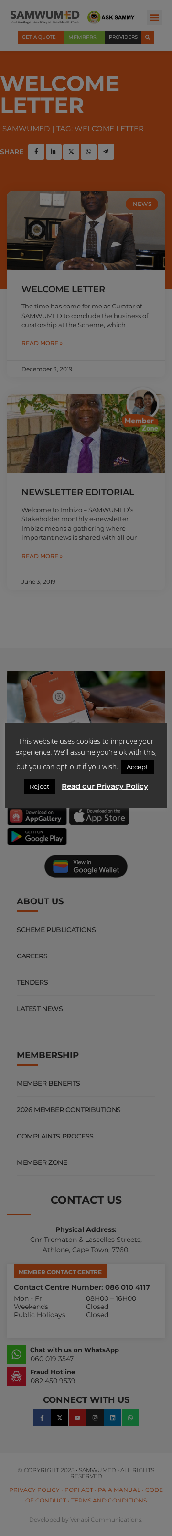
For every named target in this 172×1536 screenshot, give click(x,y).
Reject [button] (39, 786)
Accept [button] (137, 767)
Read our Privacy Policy (105, 786)
